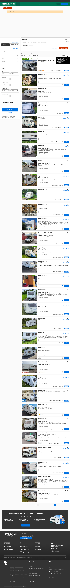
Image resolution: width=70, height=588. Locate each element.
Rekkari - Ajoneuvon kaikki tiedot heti (59, 548)
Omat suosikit (7, 548)
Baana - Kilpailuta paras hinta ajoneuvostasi (58, 546)
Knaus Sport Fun (45, 252)
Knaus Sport (45, 323)
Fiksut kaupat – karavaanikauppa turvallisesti (58, 543)
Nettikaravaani (8, 4)
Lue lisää (26, 525)
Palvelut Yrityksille (39, 548)
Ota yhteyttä (38, 549)
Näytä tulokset (10, 109)
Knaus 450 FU (45, 337)
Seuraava (55, 505)
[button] (25, 54)
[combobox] (10, 54)
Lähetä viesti (66, 70)
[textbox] (9, 58)
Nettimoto (10, 0)
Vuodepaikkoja (5, 88)
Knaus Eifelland (45, 194)
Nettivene (13, 0)
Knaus (45, 64)
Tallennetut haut (7, 545)
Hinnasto (37, 545)
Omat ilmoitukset (7, 546)
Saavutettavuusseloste (24, 552)
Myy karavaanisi (64, 3)
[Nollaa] (18, 55)
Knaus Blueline (45, 295)
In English (66, 0)
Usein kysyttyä (23, 548)
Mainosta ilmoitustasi (8, 549)
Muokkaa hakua (7, 7)
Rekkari (24, 0)
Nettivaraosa (21, 0)
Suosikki (41, 67)
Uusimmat (22, 4)
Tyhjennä (16, 48)
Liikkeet (27, 4)
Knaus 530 (45, 136)
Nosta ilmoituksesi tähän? (34, 58)
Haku (18, 4)
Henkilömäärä (5, 82)
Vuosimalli (4, 77)
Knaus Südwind (45, 79)
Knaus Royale (45, 352)
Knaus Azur (45, 166)
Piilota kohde (23, 75)
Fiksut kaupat (38, 4)
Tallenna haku (18, 8)
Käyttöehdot (22, 551)
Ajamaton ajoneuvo (7, 99)
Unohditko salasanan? (24, 546)
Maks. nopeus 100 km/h (8, 102)
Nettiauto (3, 0)
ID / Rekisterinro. (15, 42)
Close (68, 57)
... (50, 504)
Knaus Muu (45, 122)
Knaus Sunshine (45, 223)
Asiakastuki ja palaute (24, 545)
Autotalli (7, 0)
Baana (27, 0)
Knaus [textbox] (16, 54)
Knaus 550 (45, 151)
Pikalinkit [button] (31, 4)
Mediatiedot (37, 546)
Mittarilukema (5, 94)
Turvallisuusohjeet (23, 549)
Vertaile (46, 67)
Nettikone (17, 0)
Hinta (3, 71)
